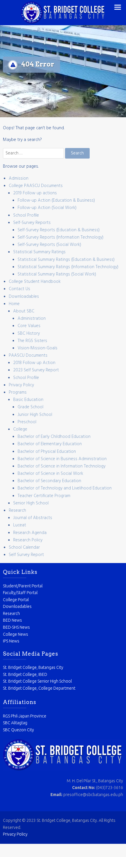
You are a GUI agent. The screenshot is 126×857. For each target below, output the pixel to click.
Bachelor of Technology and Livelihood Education (65, 488)
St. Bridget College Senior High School (37, 681)
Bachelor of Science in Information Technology (61, 466)
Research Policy (27, 540)
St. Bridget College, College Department (39, 688)
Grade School (30, 407)
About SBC (23, 311)
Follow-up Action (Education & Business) (56, 200)
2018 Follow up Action (34, 362)
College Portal (16, 599)
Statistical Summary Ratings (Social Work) (57, 274)
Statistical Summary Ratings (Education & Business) (66, 259)
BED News (12, 620)
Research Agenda (30, 532)
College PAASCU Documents (36, 185)
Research (17, 510)
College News (15, 634)
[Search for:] (34, 153)
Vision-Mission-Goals (37, 348)
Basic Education (28, 399)
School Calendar (24, 547)
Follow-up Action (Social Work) (47, 207)
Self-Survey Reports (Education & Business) (59, 230)
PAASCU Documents (28, 355)
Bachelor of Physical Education (47, 451)
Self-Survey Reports (32, 222)
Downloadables (24, 296)
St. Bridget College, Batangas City (33, 667)
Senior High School (31, 503)
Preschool (27, 422)
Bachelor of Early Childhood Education (54, 436)
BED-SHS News (16, 627)
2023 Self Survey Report (36, 370)
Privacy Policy (21, 385)
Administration (32, 318)
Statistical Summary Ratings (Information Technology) (68, 267)
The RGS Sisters (32, 340)
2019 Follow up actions (35, 193)
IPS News (11, 641)
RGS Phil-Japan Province (24, 716)
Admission (18, 178)
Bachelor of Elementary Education (50, 444)
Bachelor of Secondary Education (49, 480)
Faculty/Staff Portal (20, 592)
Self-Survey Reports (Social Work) (49, 244)
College (20, 429)
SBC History (29, 333)
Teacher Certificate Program (44, 495)
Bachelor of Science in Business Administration (62, 458)
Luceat (19, 525)
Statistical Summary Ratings (39, 252)
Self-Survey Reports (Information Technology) (60, 237)
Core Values (29, 325)
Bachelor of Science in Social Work (50, 473)
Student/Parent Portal (22, 586)
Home (14, 303)
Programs (18, 392)
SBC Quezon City (18, 729)
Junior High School (35, 414)
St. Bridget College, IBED (25, 674)
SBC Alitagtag (15, 722)
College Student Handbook (35, 281)
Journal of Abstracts (32, 517)
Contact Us (19, 289)
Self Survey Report (26, 554)
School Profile (26, 215)
